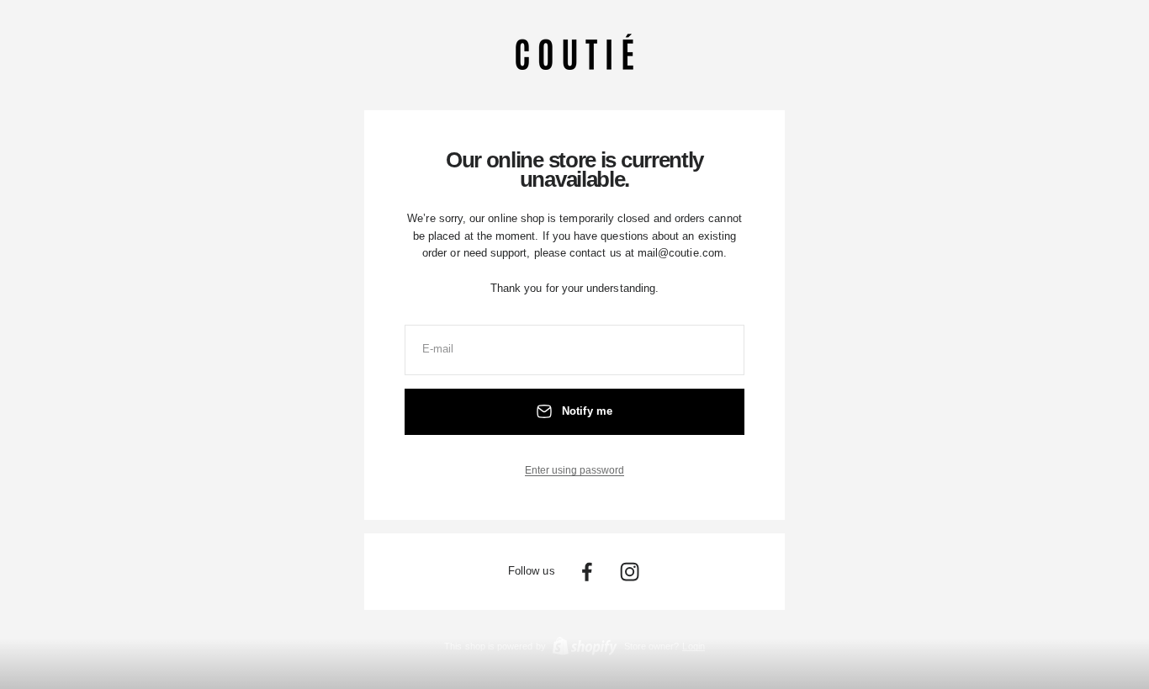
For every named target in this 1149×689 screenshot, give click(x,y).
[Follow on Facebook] (586, 571)
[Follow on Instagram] (629, 571)
